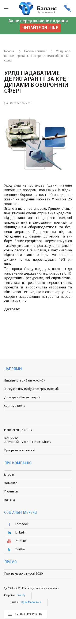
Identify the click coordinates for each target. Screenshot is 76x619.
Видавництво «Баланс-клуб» (24, 380)
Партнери (11, 491)
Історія (9, 474)
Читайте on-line (40, 28)
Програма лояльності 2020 (23, 573)
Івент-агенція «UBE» (18, 430)
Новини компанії (35, 51)
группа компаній (38, 8)
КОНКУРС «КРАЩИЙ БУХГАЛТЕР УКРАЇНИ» (27, 440)
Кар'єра (9, 500)
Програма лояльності (19, 450)
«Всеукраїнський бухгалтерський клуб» (31, 389)
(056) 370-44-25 (68, 8)
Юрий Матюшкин (31, 602)
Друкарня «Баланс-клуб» (22, 397)
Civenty (21, 595)
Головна (9, 51)
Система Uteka (14, 405)
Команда (10, 483)
